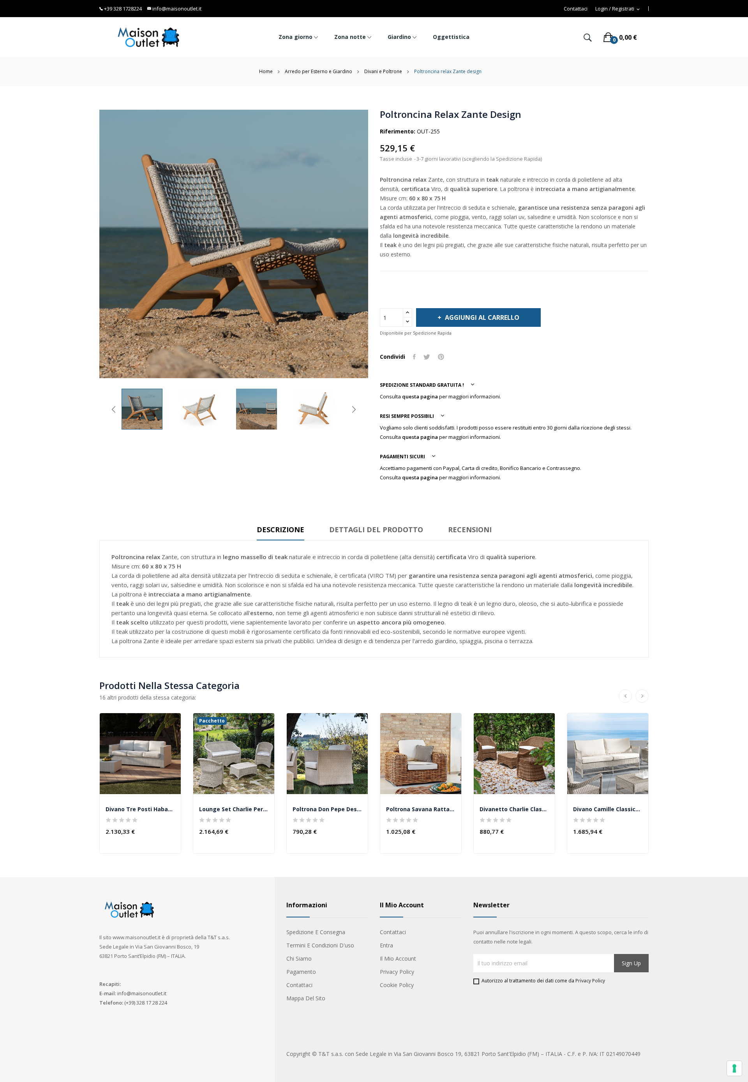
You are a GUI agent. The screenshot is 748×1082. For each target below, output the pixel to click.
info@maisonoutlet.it (176, 8)
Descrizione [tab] (280, 529)
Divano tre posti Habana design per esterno (140, 809)
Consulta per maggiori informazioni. (440, 396)
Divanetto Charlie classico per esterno (514, 809)
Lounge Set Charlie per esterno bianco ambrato (233, 809)
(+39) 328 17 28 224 (145, 1002)
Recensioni (470, 529)
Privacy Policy (397, 971)
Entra (386, 945)
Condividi (414, 357)
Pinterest (441, 357)
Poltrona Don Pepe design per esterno (327, 809)
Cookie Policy (397, 985)
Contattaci (575, 8)
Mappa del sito (305, 998)
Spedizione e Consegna (315, 932)
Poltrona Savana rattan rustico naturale (420, 809)
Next (354, 409)
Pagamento (301, 971)
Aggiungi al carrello (482, 317)
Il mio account (398, 958)
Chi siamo (299, 958)
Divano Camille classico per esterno (607, 809)
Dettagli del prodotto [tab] (376, 529)
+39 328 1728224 (122, 8)
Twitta (427, 357)
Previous (114, 409)
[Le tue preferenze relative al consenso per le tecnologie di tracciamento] (734, 1068)
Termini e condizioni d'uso (320, 945)
